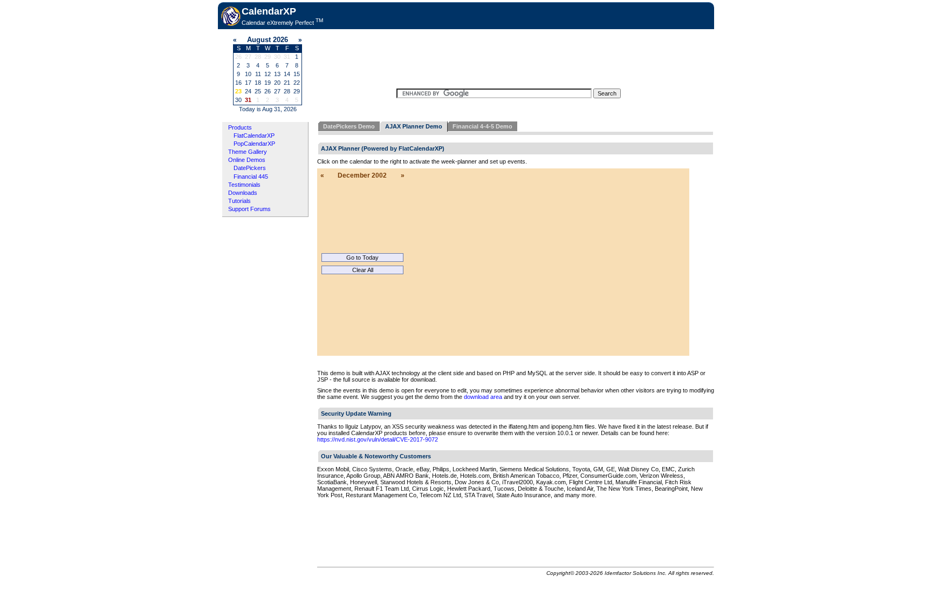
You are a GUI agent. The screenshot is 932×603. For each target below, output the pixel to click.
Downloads (242, 192)
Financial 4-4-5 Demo (482, 126)
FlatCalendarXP (254, 135)
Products (240, 127)
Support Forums (249, 209)
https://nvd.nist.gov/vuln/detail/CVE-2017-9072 (377, 439)
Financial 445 (251, 176)
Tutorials (239, 201)
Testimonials (244, 184)
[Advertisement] (508, 57)
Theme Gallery (247, 151)
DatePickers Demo (349, 126)
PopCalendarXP (254, 143)
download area (483, 397)
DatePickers (250, 168)
